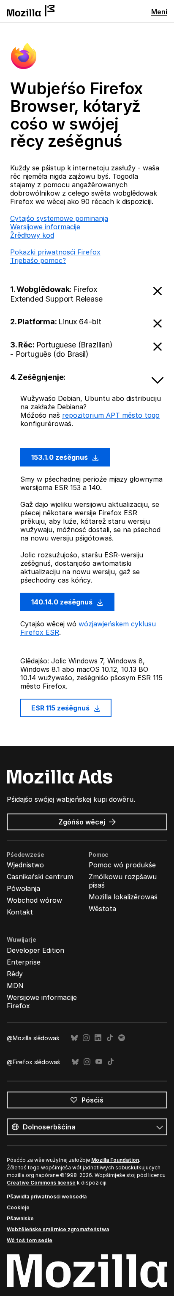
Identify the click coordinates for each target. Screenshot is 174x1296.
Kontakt (20, 912)
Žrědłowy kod (32, 235)
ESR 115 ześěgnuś (61, 708)
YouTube (99, 1062)
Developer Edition (35, 950)
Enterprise (24, 962)
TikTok (110, 1038)
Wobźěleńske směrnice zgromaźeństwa (58, 1229)
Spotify (122, 1038)
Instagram (86, 1038)
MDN (15, 985)
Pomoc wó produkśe (122, 865)
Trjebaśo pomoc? (38, 260)
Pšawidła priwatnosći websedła (47, 1196)
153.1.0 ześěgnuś (60, 457)
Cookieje (18, 1207)
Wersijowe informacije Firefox (42, 1001)
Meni (159, 12)
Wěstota (102, 908)
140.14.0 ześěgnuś (62, 602)
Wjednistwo (25, 865)
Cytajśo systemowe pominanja (59, 218)
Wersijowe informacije (45, 227)
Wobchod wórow (34, 900)
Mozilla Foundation (115, 1160)
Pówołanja (23, 888)
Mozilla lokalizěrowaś (123, 897)
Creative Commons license (41, 1182)
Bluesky (74, 1038)
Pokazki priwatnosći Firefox (55, 252)
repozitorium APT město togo (111, 415)
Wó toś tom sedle (29, 1240)
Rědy (15, 974)
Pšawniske (20, 1218)
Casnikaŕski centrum (40, 876)
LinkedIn (98, 1038)
